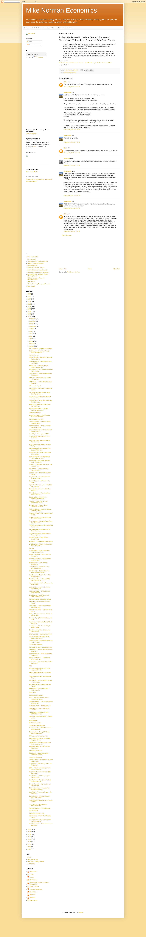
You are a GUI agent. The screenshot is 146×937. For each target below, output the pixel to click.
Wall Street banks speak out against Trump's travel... (39, 441)
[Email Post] (81, 70)
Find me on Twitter (33, 257)
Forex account (32, 259)
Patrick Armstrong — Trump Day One (39, 808)
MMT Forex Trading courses (36, 861)
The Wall (31, 548)
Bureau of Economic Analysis (36, 268)
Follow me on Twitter (32, 172)
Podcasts (61, 28)
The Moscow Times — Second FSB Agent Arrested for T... (39, 579)
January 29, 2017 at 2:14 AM (72, 153)
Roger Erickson (34, 886)
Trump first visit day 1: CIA (36, 813)
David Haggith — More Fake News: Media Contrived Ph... (39, 551)
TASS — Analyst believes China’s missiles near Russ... (39, 698)
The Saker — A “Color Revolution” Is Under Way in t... (39, 530)
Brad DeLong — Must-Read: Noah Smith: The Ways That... (39, 595)
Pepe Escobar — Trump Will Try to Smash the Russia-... (39, 732)
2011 (29, 842)
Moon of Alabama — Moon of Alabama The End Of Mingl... (40, 509)
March (31, 341)
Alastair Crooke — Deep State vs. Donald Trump (39, 538)
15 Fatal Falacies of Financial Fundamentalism (36, 278)
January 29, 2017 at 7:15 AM (72, 165)
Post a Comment (66, 235)
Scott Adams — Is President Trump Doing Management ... (39, 351)
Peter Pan (67, 158)
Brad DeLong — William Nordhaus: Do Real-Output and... (40, 544)
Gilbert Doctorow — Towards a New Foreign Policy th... (39, 493)
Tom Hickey (33, 892)
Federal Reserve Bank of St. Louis (37, 270)
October (31, 324)
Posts (30, 41)
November (32, 321)
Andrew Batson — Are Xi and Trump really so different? (39, 669)
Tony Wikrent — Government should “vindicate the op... (39, 477)
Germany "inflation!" (35, 412)
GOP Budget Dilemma (35, 644)
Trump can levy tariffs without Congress (40, 647)
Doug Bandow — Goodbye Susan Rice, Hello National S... (40, 522)
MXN (30, 666)
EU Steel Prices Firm (35, 723)
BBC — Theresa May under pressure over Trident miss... (40, 768)
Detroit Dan (33, 871)
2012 (29, 839)
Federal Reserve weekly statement (38, 261)
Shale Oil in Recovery (35, 757)
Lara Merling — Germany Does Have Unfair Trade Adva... (40, 743)
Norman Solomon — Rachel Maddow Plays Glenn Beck (40, 426)
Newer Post (63, 269)
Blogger (81, 912)
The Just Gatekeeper (36, 889)
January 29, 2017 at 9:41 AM (72, 208)
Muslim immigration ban (70, 72)
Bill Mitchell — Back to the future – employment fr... (39, 689)
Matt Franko (33, 880)
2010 (29, 844)
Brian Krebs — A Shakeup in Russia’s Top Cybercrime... (40, 445)
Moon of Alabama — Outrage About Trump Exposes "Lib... (39, 457)
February (32, 344)
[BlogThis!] (87, 70)
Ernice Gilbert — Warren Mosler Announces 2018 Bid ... (38, 505)
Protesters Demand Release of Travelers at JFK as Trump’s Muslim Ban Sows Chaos (85, 63)
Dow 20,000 (32, 692)
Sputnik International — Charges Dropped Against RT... (38, 409)
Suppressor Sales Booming (37, 725)
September (32, 326)
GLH (65, 148)
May (30, 336)
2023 (29, 301)
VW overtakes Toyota (35, 386)
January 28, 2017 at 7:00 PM (72, 130)
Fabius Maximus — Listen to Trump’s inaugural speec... (40, 422)
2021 (29, 306)
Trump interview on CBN (36, 419)
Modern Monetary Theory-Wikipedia (38, 272)
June (31, 334)
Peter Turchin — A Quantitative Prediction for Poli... (38, 805)
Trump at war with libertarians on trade (40, 599)
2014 (29, 834)
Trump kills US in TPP (35, 750)
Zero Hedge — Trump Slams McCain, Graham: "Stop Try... (40, 449)
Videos (69, 28)
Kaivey (32, 877)
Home (26, 28)
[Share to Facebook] (91, 70)
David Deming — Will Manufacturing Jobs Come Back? (39, 796)
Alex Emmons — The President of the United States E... (40, 575)
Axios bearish (33, 720)
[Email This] (85, 70)
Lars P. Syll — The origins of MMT (39, 434)
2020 (29, 309)
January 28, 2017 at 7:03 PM (72, 142)
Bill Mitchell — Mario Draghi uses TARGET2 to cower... (38, 713)
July (30, 331)
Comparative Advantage (36, 695)
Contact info (36, 28)
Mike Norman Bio (49, 28)
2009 (29, 847)
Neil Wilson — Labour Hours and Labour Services (38, 469)
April (30, 339)
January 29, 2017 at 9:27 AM (72, 196)
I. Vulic (32, 874)
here (34, 146)
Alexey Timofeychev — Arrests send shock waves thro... (39, 658)
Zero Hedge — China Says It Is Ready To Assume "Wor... (40, 606)
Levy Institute (31, 286)
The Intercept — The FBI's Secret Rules (40, 348)
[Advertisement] (90, 252)
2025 (29, 296)
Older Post (116, 269)
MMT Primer (31, 282)
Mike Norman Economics (61, 10)
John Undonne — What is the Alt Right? (40, 634)
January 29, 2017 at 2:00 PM (72, 231)
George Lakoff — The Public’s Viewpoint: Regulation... (37, 497)
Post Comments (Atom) (73, 272)
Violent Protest (33, 811)
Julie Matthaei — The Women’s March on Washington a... (40, 780)
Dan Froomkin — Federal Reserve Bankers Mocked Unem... (39, 571)
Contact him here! (31, 134)
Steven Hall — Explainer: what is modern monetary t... (38, 366)
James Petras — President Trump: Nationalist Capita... (39, 567)
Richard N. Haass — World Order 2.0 (40, 705)
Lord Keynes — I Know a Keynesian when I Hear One (39, 587)
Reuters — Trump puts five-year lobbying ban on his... (38, 501)
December (32, 319)
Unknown (32, 895)
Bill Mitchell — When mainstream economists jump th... (38, 753)
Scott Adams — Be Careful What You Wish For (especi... (39, 461)
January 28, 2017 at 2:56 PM (72, 87)
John (65, 82)
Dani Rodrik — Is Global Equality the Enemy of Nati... (39, 776)
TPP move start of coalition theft (38, 736)
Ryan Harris (67, 92)
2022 (29, 304)
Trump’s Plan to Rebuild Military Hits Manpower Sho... (39, 739)
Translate (40, 57)
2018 (29, 314)
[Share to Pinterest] (93, 70)
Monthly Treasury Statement (36, 263)
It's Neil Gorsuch (34, 355)
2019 (29, 311)
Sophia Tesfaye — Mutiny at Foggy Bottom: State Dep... (39, 637)
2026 (29, 294)
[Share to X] (89, 70)
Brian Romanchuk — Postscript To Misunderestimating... (39, 788)
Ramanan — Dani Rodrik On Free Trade (41, 541)
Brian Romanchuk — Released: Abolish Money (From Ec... (40, 430)
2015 (29, 831)
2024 (29, 299)
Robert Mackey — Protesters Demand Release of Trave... (40, 518)
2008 (29, 849)
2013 (29, 836)
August (31, 328)
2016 (29, 829)
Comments (31, 45)
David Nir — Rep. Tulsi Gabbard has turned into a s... (39, 630)
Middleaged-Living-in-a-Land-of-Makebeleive (39, 883)
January (31, 346)
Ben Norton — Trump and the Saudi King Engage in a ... (39, 393)
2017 (29, 316)
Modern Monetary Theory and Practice (39, 284)
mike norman (33, 900)
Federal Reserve (32, 265)
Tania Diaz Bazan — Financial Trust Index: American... (39, 591)
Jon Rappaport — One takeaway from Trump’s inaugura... (40, 820)
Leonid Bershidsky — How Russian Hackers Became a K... (39, 415)
